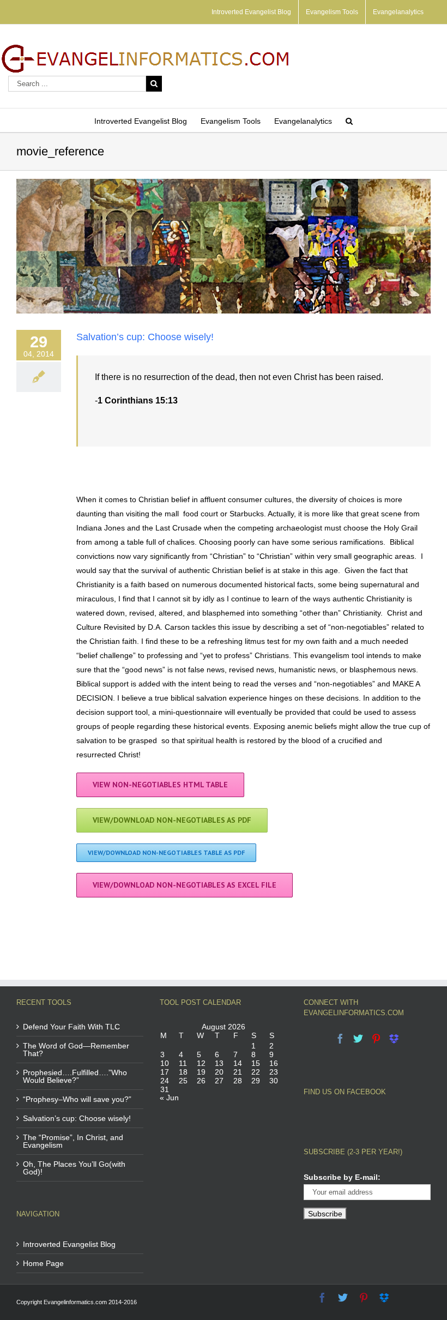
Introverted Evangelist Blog (69, 1244)
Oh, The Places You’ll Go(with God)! (74, 1168)
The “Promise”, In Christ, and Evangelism (73, 1141)
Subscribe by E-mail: (342, 1177)
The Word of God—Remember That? (76, 1049)
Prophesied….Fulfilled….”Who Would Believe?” (75, 1076)
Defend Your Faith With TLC (71, 1026)
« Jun (169, 1097)
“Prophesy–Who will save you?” (77, 1099)
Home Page (43, 1263)
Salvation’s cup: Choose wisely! (145, 336)
